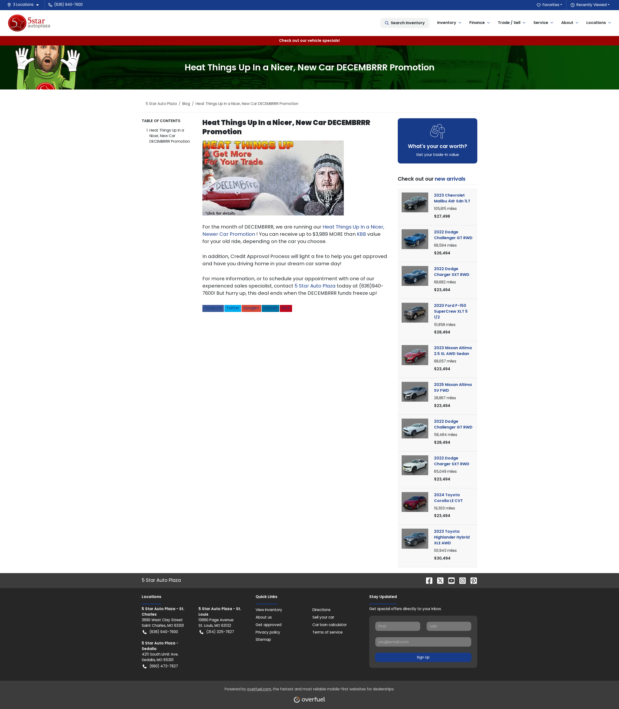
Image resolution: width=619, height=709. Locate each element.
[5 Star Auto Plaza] (29, 23)
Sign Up (423, 657)
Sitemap (263, 639)
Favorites (551, 4)
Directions (321, 609)
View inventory (269, 609)
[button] (24, 4)
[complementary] (604, 694)
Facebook (213, 307)
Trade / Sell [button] (509, 22)
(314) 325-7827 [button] (220, 631)
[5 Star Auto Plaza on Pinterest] (471, 580)
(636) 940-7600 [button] (68, 4)
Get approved (268, 624)
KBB (362, 234)
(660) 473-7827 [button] (163, 666)
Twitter (232, 307)
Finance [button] (477, 22)
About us (264, 617)
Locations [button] (596, 22)
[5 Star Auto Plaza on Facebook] (427, 580)
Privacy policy (268, 632)
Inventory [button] (446, 22)
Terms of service (327, 632)
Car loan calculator (329, 624)
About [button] (567, 22)
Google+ (251, 307)
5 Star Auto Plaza (316, 285)
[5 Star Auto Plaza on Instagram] (460, 580)
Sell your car (323, 617)
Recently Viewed (591, 4)
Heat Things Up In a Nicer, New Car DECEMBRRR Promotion (169, 136)
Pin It (286, 307)
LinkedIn (270, 307)
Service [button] (540, 22)
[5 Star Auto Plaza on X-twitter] (438, 580)
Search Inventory (408, 23)
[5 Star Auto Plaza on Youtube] (449, 580)
